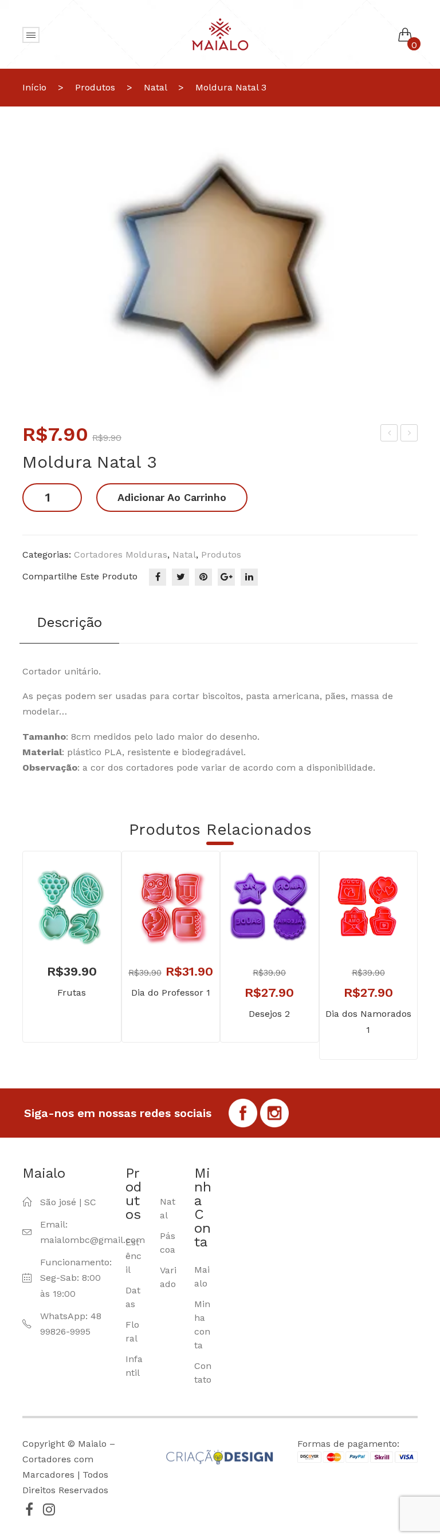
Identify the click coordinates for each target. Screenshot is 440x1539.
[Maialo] (220, 33)
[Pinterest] (203, 577)
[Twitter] (180, 577)
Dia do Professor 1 (170, 992)
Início (34, 87)
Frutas (71, 992)
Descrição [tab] (69, 622)
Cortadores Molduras (120, 554)
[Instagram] (49, 1509)
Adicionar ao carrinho (171, 497)
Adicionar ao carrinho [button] (55, 923)
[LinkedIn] (249, 577)
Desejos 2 (269, 1013)
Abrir (31, 35)
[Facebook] (157, 577)
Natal (155, 87)
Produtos (95, 87)
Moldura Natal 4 (409, 434)
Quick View (89, 923)
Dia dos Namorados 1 (368, 1021)
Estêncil (133, 1256)
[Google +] (226, 577)
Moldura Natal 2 (390, 434)
